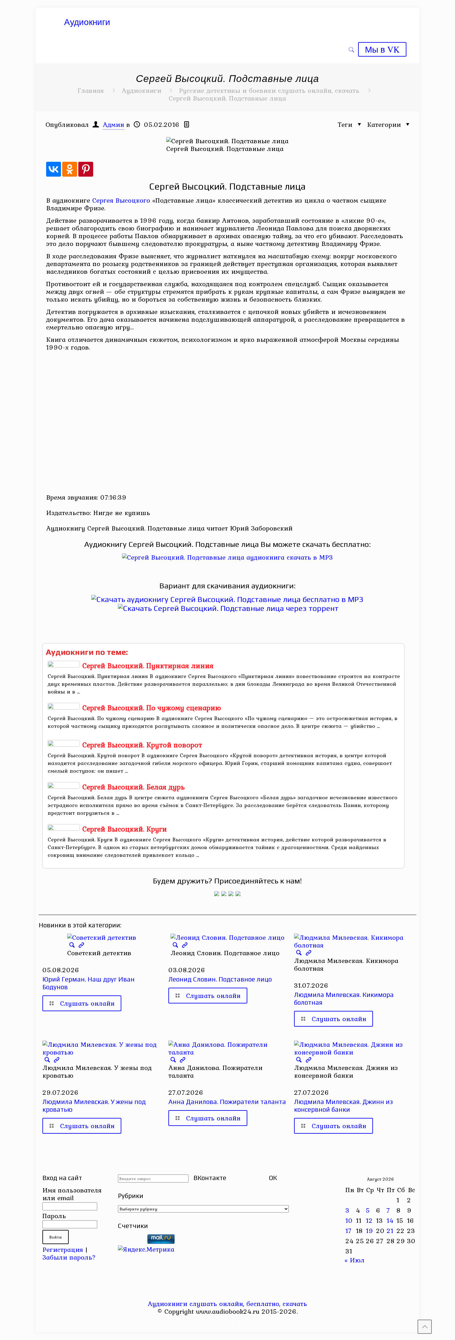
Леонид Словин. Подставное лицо (220, 979)
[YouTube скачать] (215, 1323)
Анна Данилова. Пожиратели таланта (227, 1102)
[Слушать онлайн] (227, 557)
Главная (91, 90)
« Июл (354, 1260)
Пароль (54, 1216)
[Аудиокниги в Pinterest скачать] (216, 894)
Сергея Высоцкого (121, 200)
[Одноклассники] (69, 169)
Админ (113, 124)
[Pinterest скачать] (223, 1323)
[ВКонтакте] (53, 169)
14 (390, 1220)
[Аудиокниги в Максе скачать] (230, 894)
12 (369, 1220)
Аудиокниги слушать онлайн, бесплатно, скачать (227, 1303)
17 (348, 1230)
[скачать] (131, 1241)
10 (349, 1220)
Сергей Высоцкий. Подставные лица (227, 98)
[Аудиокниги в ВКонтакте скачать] (238, 894)
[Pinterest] (85, 169)
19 (369, 1230)
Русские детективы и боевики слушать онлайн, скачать (269, 90)
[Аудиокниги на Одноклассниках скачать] (223, 894)
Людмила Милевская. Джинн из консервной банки (343, 1105)
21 (390, 1230)
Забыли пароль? (69, 1257)
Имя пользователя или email (72, 1194)
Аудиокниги (141, 90)
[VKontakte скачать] (231, 1323)
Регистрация (62, 1249)
